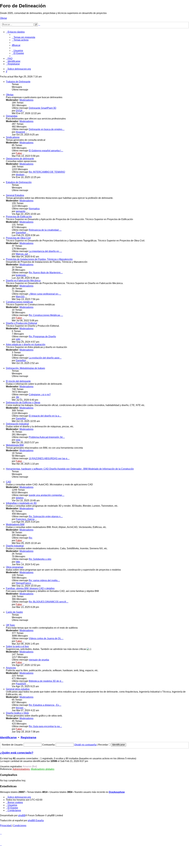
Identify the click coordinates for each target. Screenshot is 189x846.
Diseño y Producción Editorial (21, 323)
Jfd (17, 397)
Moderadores (26, 100)
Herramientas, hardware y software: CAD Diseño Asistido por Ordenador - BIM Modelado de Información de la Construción (70, 469)
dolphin (20, 498)
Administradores (21, 769)
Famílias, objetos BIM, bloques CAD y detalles (30, 588)
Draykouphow (117, 792)
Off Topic (10, 625)
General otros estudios (18, 689)
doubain (20, 174)
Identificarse (8, 737)
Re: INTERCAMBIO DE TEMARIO (47, 172)
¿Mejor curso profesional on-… (45, 294)
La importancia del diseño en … (45, 251)
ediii (18, 339)
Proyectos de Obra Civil (18, 238)
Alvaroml (20, 132)
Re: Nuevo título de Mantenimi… (46, 272)
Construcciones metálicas (19, 302)
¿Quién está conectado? (16, 752)
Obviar (3, 18)
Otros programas (14, 567)
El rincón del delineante (18, 381)
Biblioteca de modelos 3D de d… (46, 681)
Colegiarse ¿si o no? (40, 394)
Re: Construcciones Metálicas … (46, 315)
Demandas (11, 116)
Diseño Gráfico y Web (17, 713)
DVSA (19, 110)
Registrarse (28, 737)
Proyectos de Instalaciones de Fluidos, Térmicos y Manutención (39, 259)
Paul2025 (21, 683)
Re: (30, 538)
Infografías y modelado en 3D (21, 503)
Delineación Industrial (17, 424)
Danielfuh (21, 232)
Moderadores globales (42, 769)
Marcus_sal (22, 254)
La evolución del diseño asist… (45, 358)
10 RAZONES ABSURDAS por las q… (49, 458)
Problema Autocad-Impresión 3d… (47, 437)
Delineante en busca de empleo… (47, 129)
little (18, 561)
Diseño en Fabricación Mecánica (23, 280)
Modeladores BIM (15, 524)
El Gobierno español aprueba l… (46, 150)
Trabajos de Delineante (18, 81)
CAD (8, 482)
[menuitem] (23, 37)
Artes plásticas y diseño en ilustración (25, 344)
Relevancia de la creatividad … (45, 230)
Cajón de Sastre (14, 612)
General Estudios (15, 195)
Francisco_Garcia (25, 519)
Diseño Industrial (15, 546)
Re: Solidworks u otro (40, 559)
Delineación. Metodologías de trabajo (25, 368)
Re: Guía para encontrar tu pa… (45, 726)
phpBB (21, 815)
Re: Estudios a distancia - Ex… (45, 705)
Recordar (103, 744)
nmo (18, 440)
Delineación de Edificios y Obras (23, 402)
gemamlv (20, 211)
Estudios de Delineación (19, 182)
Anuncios (11, 667)
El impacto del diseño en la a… (45, 416)
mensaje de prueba (39, 659)
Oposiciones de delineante (20, 158)
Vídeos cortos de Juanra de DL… (46, 638)
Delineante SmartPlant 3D (42, 108)
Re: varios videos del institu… (44, 580)
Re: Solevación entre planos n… (46, 516)
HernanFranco (23, 583)
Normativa (34, 208)
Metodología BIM (15, 445)
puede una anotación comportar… (46, 495)
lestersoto (21, 275)
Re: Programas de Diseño (42, 336)
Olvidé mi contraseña (85, 744)
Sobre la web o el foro (17, 646)
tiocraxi (19, 707)
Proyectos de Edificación (19, 216)
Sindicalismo (12, 137)
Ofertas (9, 94)
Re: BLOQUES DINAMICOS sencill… (48, 601)
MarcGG (20, 296)
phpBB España (36, 820)
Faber (19, 153)
